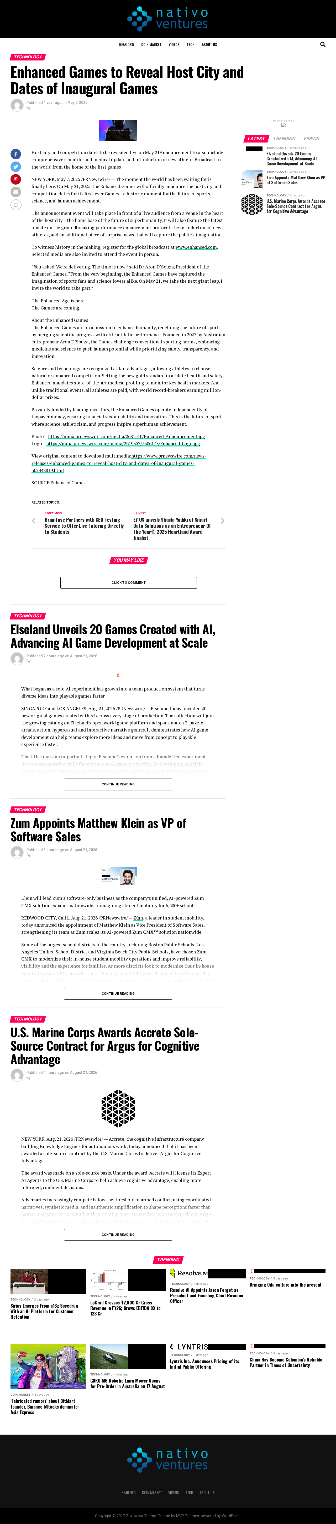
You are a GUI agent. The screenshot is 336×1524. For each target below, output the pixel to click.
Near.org (126, 44)
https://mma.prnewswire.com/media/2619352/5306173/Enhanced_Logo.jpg (123, 443)
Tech (191, 44)
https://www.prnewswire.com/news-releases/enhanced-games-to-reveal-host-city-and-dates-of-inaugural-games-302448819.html (119, 463)
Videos (174, 44)
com (212, 247)
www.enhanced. (192, 247)
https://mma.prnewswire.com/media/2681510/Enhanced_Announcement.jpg (126, 436)
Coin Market (151, 44)
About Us (209, 44)
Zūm (138, 918)
